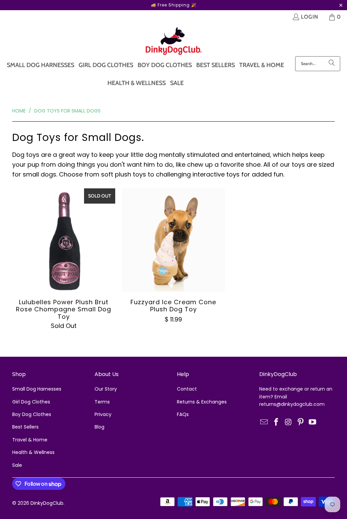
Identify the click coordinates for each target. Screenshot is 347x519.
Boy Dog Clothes (31, 414)
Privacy (103, 414)
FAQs (183, 414)
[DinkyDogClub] (174, 41)
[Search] (331, 63)
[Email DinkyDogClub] (264, 422)
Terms (102, 401)
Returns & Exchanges (202, 401)
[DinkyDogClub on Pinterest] (300, 422)
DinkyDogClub (46, 503)
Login (309, 17)
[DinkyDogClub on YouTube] (313, 422)
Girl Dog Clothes (31, 401)
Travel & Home (29, 439)
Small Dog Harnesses (36, 389)
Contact (187, 389)
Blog (99, 426)
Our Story (106, 389)
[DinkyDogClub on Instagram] (289, 422)
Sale (17, 465)
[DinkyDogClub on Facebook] (276, 422)
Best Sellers (25, 426)
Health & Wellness (33, 452)
